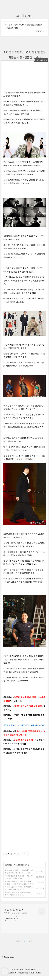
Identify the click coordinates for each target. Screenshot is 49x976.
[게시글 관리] (14, 854)
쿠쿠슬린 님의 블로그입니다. (15, 913)
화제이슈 (9, 865)
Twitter (19, 972)
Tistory (22, 969)
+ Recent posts (8, 957)
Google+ (38, 972)
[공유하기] (11, 854)
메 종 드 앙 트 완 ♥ (13, 909)
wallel (35, 969)
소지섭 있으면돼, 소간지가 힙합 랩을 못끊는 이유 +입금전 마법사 (24, 26)
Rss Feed (11, 972)
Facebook (25, 972)
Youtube (31, 972)
